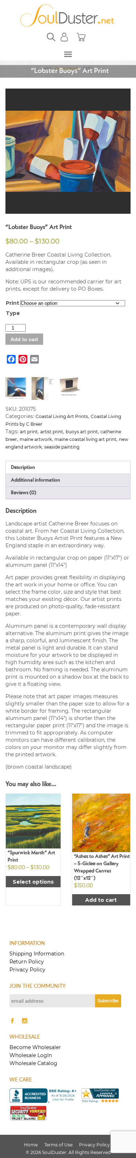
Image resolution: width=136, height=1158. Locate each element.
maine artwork (36, 439)
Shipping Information (36, 953)
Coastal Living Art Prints (62, 416)
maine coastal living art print (85, 439)
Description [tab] (23, 467)
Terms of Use (58, 1144)
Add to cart (24, 339)
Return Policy (26, 961)
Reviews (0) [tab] (23, 492)
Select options (33, 882)
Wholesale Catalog (33, 1063)
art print (29, 431)
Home (31, 1144)
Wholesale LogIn (30, 1055)
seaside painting (61, 447)
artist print (51, 431)
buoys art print (82, 431)
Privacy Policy (27, 969)
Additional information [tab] (35, 480)
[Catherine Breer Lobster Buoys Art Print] (68, 151)
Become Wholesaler (35, 1047)
